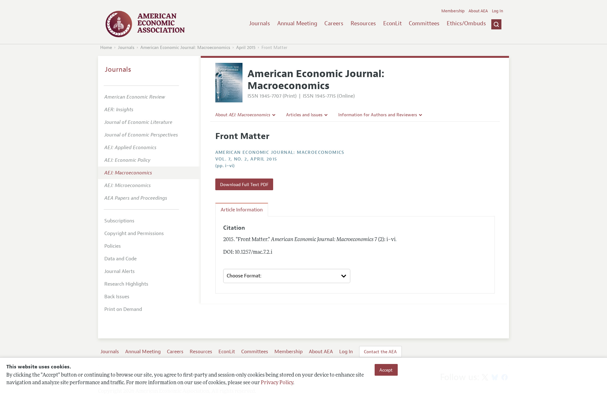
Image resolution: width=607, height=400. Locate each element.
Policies (112, 246)
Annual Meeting (297, 23)
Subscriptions (119, 221)
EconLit (392, 23)
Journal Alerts (119, 271)
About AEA (478, 11)
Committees (424, 23)
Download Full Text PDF (244, 184)
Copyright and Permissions (134, 233)
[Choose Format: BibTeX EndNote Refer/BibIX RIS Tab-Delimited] (286, 276)
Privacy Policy (277, 383)
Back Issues (116, 297)
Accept (386, 370)
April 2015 (245, 47)
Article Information (242, 210)
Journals (259, 23)
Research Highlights (126, 284)
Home (106, 47)
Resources (363, 23)
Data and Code (120, 259)
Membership (453, 11)
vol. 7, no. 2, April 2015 (246, 159)
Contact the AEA (380, 352)
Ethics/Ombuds (466, 23)
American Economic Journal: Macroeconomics (185, 47)
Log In (497, 11)
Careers (333, 23)
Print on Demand (123, 309)
